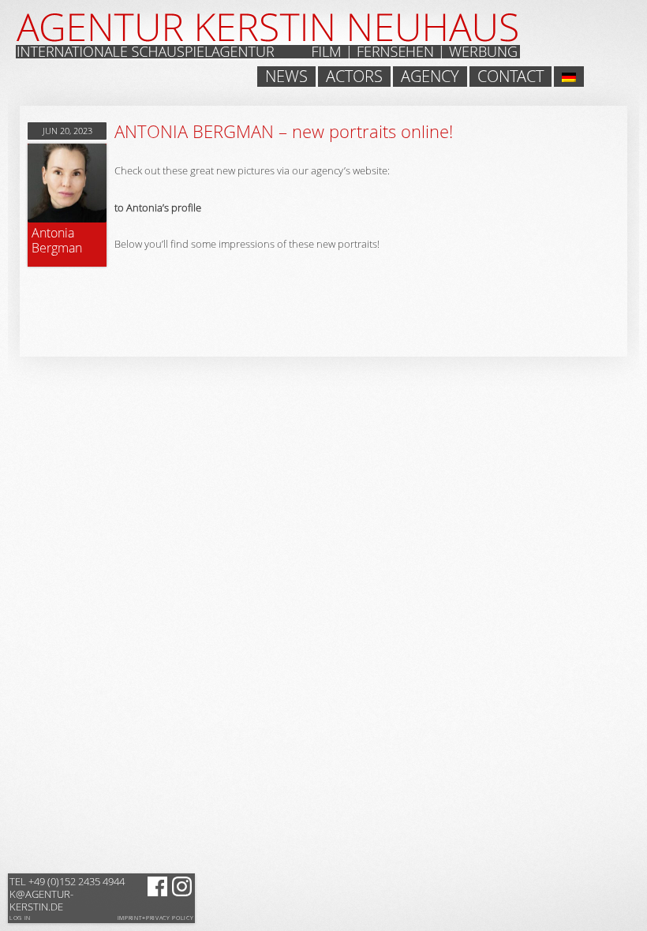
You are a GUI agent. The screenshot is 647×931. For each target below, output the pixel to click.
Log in (20, 918)
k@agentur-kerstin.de (67, 894)
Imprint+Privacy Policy (156, 918)
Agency (430, 76)
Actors (354, 76)
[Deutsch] (569, 76)
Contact (510, 76)
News (286, 76)
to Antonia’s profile (157, 207)
